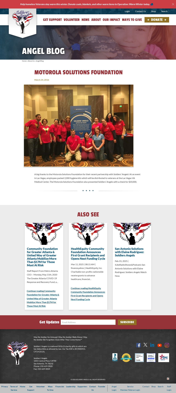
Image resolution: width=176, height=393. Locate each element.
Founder (101, 386)
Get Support (52, 20)
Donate (157, 20)
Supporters (82, 386)
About (96, 20)
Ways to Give (132, 20)
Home (24, 61)
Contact (145, 386)
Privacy (4, 386)
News (85, 20)
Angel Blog (40, 61)
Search (164, 11)
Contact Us (140, 11)
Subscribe (127, 322)
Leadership (70, 386)
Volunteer (72, 20)
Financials (59, 386)
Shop (153, 11)
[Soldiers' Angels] (22, 22)
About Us (31, 61)
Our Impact (111, 20)
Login (127, 11)
